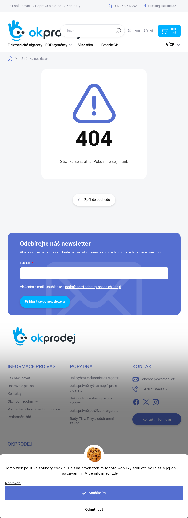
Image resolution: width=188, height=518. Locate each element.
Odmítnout (94, 509)
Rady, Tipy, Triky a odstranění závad (92, 421)
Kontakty (73, 6)
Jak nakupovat (19, 6)
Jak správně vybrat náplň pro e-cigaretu (94, 388)
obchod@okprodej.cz (158, 379)
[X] (146, 401)
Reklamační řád (19, 417)
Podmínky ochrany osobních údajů (34, 409)
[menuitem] (40, 44)
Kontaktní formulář (156, 419)
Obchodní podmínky (23, 401)
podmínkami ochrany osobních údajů (93, 287)
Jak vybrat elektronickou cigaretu (95, 378)
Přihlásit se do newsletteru (45, 301)
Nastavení (13, 483)
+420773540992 (155, 389)
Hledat (119, 31)
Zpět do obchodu (97, 200)
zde (115, 473)
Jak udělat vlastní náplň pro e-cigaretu (92, 400)
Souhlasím (97, 492)
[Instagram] (155, 401)
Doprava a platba (48, 6)
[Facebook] (136, 401)
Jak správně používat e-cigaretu (94, 411)
